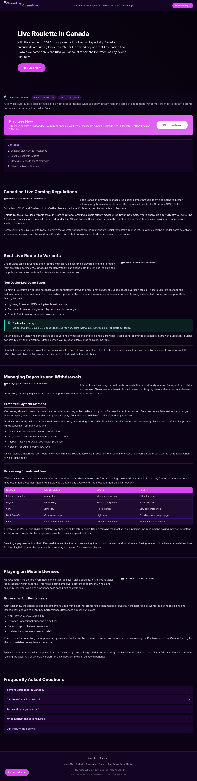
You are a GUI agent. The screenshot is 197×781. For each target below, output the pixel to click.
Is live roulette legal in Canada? (25, 689)
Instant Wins (15, 772)
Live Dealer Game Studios (120, 764)
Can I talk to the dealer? (20, 728)
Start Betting (181, 5)
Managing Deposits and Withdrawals (30, 161)
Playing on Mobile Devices (25, 166)
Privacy (102, 764)
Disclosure (91, 764)
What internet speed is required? (26, 718)
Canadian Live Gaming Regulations (29, 150)
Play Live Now (31, 67)
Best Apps (128, 5)
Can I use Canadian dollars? (23, 699)
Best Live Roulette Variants (25, 156)
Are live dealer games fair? (22, 709)
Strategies (92, 5)
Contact (79, 764)
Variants (78, 5)
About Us (68, 764)
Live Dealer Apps (110, 5)
